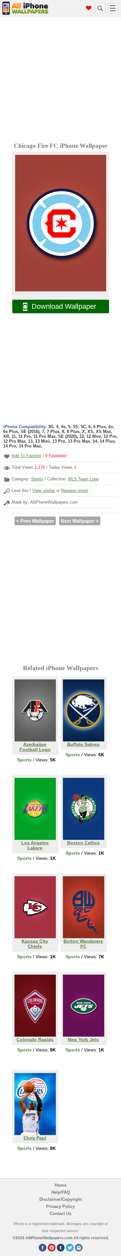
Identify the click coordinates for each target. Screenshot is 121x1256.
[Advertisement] (60, 80)
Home (60, 1185)
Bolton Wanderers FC (83, 944)
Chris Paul (35, 1137)
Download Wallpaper (64, 306)
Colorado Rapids (35, 1039)
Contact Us (60, 1213)
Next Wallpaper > (80, 521)
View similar (43, 490)
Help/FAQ (60, 1192)
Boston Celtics (83, 842)
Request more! (74, 490)
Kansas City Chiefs (35, 944)
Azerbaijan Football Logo (35, 747)
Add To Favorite (26, 455)
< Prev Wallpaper (35, 521)
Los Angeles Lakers (35, 845)
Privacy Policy (60, 1206)
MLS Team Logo (83, 479)
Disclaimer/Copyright (60, 1199)
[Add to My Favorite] (6, 456)
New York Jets (83, 1039)
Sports (37, 479)
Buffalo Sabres (83, 744)
